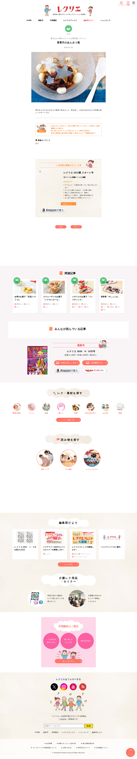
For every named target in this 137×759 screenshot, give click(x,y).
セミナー (48, 554)
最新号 (40, 20)
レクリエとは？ (121, 4)
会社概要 (49, 743)
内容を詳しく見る (69, 363)
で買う (101, 370)
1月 (118, 307)
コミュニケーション (80, 557)
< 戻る (60, 227)
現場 (75, 554)
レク (17, 307)
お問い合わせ (67, 747)
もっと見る (68, 564)
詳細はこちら (68, 204)
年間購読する (97, 363)
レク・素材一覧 (68, 420)
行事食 (111, 307)
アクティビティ (85, 554)
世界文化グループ (84, 747)
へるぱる (62, 719)
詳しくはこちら (68, 661)
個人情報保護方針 (88, 743)
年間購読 (128, 4)
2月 (104, 310)
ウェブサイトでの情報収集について (44, 747)
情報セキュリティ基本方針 (67, 743)
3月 (82, 307)
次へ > (76, 227)
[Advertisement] (51, 249)
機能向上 (19, 304)
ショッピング (105, 20)
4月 (87, 307)
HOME (29, 20)
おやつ (28, 304)
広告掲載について (102, 747)
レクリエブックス (70, 20)
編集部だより (89, 20)
